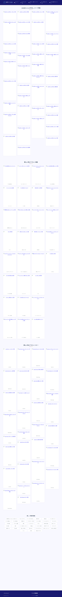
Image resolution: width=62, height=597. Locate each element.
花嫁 (31, 530)
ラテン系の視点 (15, 521)
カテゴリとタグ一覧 (24, 2)
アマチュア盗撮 (16, 523)
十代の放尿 (8, 523)
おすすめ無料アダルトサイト (54, 2)
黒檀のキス (22, 521)
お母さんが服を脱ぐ (54, 528)
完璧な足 (45, 518)
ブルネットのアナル (22, 518)
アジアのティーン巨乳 (31, 521)
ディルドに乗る (38, 521)
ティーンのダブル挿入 (30, 518)
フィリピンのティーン (46, 521)
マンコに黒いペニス (52, 518)
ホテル (38, 523)
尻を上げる (30, 528)
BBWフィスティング (46, 528)
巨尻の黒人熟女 (46, 523)
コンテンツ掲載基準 (35, 595)
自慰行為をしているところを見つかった (12, 518)
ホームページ (16, 2)
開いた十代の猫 (23, 528)
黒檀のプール (8, 528)
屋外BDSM (37, 518)
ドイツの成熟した (7, 521)
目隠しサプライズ (38, 530)
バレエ (23, 530)
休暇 (23, 523)
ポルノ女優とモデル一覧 (44, 2)
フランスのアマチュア (38, 528)
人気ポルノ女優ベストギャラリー (34, 2)
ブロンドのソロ (54, 521)
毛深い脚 (15, 528)
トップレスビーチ (31, 523)
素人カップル (53, 523)
